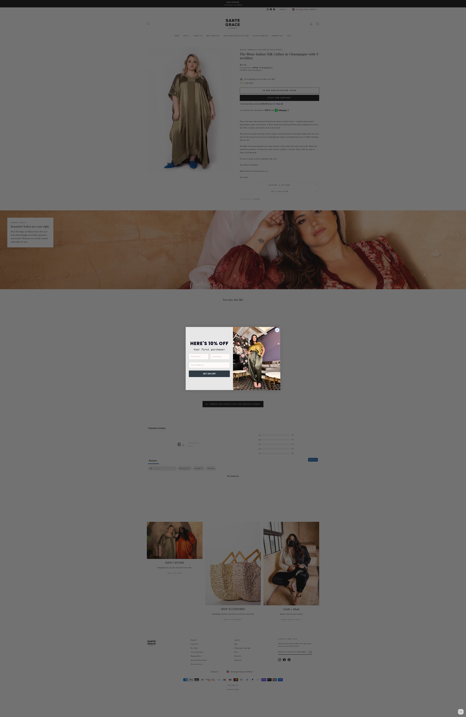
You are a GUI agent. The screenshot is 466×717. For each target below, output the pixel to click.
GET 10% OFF (209, 374)
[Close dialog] (277, 330)
